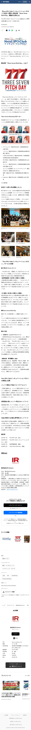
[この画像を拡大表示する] (6, 539)
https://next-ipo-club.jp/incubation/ (8, 585)
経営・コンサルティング (8, 565)
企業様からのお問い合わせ (15, 721)
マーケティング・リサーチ (8, 568)
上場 (3, 575)
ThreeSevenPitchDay (6, 578)
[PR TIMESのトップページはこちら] (6, 1)
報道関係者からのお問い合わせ (15, 718)
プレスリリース (10, 605)
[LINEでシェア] (12, 30)
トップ (3, 605)
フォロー (15, 633)
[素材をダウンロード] (16, 30)
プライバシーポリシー (15, 715)
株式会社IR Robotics (20, 605)
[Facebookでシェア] (9, 30)
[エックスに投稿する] (6, 30)
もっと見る (27, 675)
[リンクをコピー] (19, 30)
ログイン (20, 1)
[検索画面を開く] (29, 2)
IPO (8, 575)
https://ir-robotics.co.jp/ (12, 489)
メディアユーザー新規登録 (15, 512)
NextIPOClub (14, 575)
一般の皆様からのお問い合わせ (15, 724)
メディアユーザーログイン (15, 505)
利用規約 (25, 715)
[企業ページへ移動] (15, 619)
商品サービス (5, 558)
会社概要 (6, 715)
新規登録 (25, 1)
